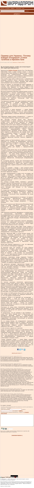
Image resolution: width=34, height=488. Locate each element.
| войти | (21, 411)
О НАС (23, 8)
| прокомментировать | (17, 435)
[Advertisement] (17, 32)
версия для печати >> (17, 353)
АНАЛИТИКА (7, 8)
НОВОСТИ (2, 8)
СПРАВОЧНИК (18, 8)
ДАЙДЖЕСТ (13, 8)
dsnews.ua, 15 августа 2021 (18, 62)
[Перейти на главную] (17, 6)
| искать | (27, 11)
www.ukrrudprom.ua (28, 481)
